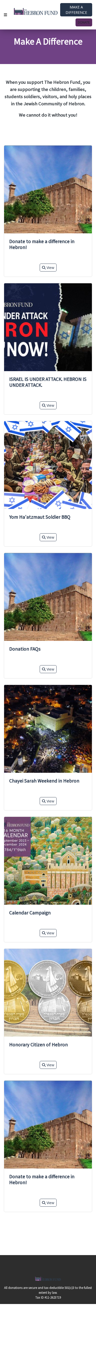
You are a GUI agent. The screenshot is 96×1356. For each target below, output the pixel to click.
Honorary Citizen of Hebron (38, 1044)
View (50, 267)
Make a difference (76, 10)
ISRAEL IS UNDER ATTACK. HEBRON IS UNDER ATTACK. (48, 382)
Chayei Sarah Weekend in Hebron (44, 781)
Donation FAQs (24, 649)
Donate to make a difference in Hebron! (41, 244)
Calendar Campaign (30, 913)
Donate (84, 22)
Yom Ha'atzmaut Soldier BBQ (39, 517)
